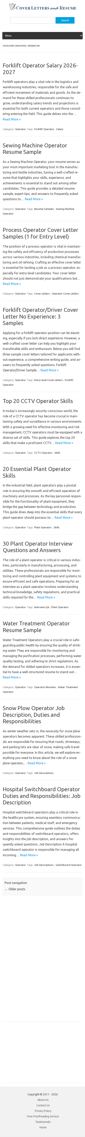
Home (43, 1127)
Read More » (12, 119)
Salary (59, 129)
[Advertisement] (31, 961)
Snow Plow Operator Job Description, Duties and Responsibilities (34, 714)
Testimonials (43, 1121)
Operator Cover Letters (65, 293)
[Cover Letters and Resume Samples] (42, 9)
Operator (20, 129)
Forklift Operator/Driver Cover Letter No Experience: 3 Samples (40, 316)
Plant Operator (43, 527)
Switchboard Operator (69, 865)
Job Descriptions (44, 773)
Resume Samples (44, 208)
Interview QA (41, 607)
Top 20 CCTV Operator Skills (38, 401)
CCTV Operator (43, 452)
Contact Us (43, 1105)
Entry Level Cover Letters (48, 380)
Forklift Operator (44, 129)
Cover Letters (42, 293)
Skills (57, 452)
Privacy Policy (43, 1110)
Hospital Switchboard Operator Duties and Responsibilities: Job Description (41, 795)
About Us (43, 1099)
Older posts (15, 889)
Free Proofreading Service (43, 1116)
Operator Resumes (45, 687)
